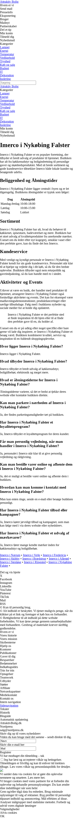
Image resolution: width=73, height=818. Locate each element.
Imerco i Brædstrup (34, 558)
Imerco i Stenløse (10, 562)
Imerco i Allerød (59, 558)
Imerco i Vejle (31, 555)
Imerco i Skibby (10, 558)
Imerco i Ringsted (35, 562)
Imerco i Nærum (10, 555)
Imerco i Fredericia (54, 555)
